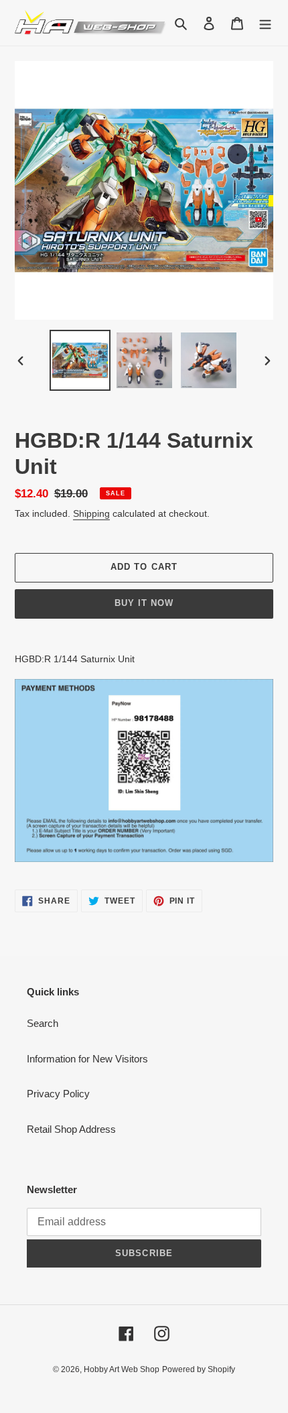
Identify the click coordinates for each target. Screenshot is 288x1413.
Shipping (91, 513)
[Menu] (265, 23)
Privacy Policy (58, 1093)
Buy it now (144, 603)
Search (42, 1023)
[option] (80, 360)
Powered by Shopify (198, 1369)
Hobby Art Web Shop (121, 1369)
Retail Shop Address (71, 1129)
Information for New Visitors (87, 1058)
